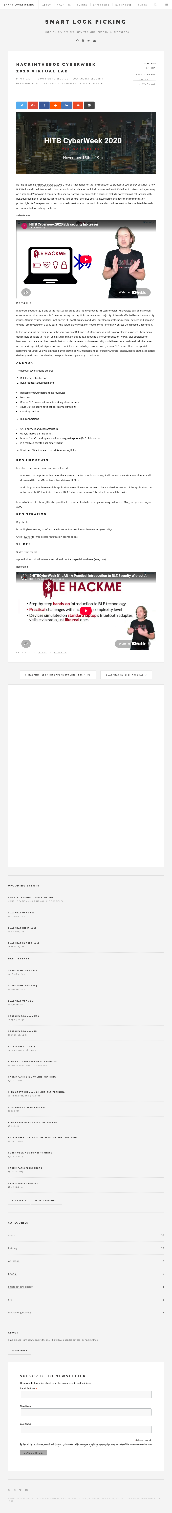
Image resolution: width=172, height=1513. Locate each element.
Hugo (10, 1501)
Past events (19, 958)
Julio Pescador (139, 1499)
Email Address (28, 1388)
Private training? (46, 1200)
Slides (142, 5)
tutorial (12, 1273)
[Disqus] (86, 734)
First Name (25, 1406)
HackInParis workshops (25, 1168)
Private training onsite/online (31, 897)
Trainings (64, 5)
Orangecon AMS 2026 (22, 970)
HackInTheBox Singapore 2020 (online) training (42, 1137)
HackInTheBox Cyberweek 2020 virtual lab (144, 79)
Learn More (19, 1351)
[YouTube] (83, 40)
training (12, 1248)
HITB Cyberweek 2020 (48, 184)
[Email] (94, 40)
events (11, 1235)
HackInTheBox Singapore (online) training (59, 675)
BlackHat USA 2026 (21, 913)
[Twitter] (88, 40)
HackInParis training (23, 1183)
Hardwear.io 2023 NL (22, 1031)
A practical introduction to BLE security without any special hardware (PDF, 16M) (61, 559)
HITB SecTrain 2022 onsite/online (32, 1061)
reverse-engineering (19, 1312)
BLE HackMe (123, 5)
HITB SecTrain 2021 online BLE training (36, 1092)
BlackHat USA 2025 (21, 1001)
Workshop (60, 652)
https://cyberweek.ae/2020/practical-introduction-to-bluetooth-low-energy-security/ (64, 529)
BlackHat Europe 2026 (24, 943)
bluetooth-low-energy (20, 1286)
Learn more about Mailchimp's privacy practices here (131, 1444)
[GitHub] (77, 40)
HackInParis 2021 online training (32, 1077)
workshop (13, 1261)
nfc (10, 1299)
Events (82, 5)
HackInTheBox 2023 (21, 1046)
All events (19, 1200)
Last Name (25, 1424)
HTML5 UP (114, 1499)
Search (155, 4)
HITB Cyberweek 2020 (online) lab (32, 1122)
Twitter (28, 536)
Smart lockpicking (19, 5)
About (46, 5)
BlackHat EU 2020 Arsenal (124, 675)
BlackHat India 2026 (22, 928)
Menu (166, 4)
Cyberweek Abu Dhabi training (30, 1153)
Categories (101, 5)
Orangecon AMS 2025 (22, 986)
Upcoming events (24, 885)
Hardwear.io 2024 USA (23, 1016)
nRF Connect (91, 487)
